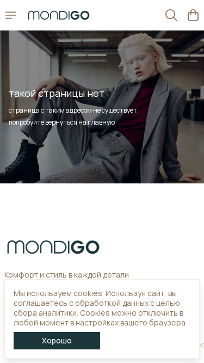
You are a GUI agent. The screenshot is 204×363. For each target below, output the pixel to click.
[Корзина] (193, 15)
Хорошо (57, 340)
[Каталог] (10, 15)
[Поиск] (171, 15)
